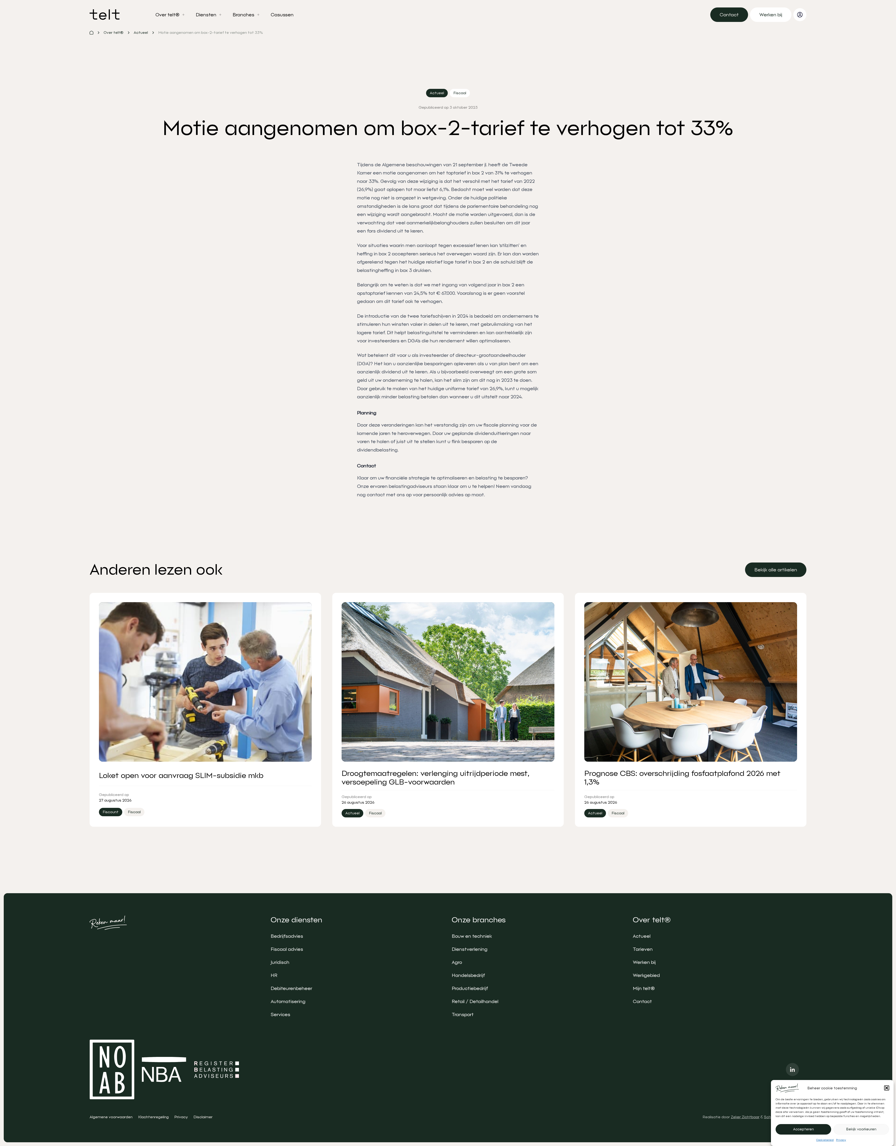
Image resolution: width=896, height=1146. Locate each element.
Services (280, 1014)
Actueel (642, 936)
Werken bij (644, 962)
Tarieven (643, 949)
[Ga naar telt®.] (91, 33)
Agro (457, 962)
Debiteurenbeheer (291, 988)
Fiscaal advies (287, 949)
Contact (642, 1001)
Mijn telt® (644, 988)
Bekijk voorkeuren (861, 1129)
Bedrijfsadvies (287, 936)
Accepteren (803, 1129)
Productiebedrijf (470, 988)
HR (274, 975)
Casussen (282, 14)
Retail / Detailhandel (475, 1001)
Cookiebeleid (825, 1140)
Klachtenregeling (153, 1117)
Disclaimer (203, 1117)
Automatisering (288, 1001)
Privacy (841, 1140)
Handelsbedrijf (468, 975)
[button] (886, 1088)
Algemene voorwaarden (111, 1117)
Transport (463, 1014)
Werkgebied (646, 975)
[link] (729, 14)
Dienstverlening (469, 949)
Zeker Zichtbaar (745, 1117)
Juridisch (280, 962)
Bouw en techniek (472, 936)
